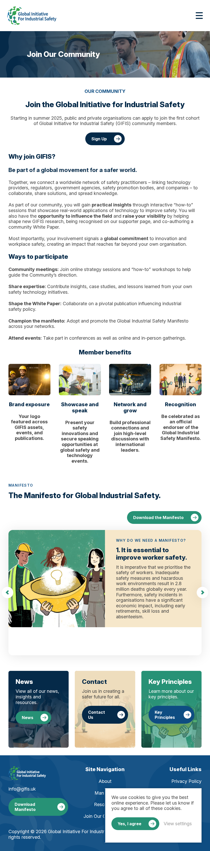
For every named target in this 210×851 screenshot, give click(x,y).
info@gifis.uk (22, 789)
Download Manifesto (25, 807)
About (105, 781)
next (202, 592)
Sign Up (99, 138)
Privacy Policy (186, 781)
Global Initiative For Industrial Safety (31, 15)
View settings (178, 823)
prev (7, 592)
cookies (136, 797)
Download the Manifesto (158, 517)
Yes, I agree (129, 823)
